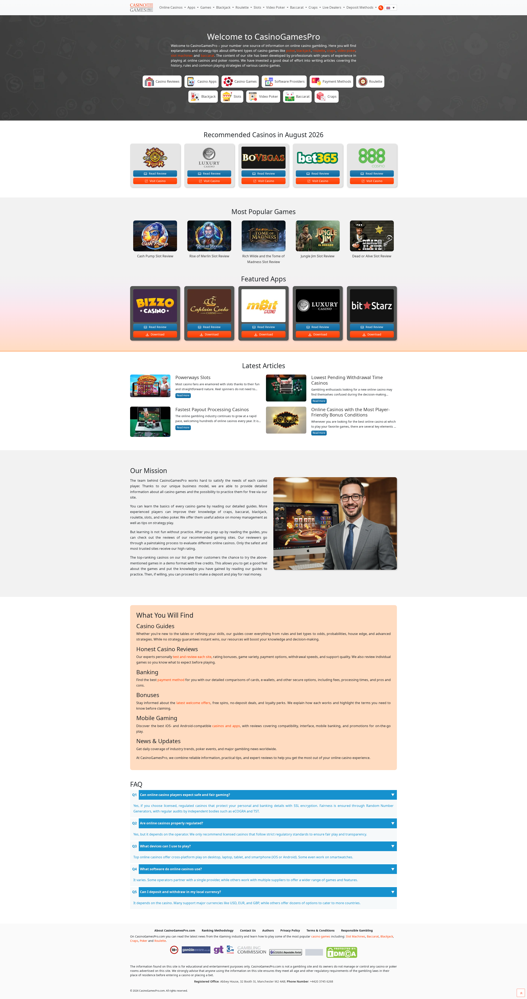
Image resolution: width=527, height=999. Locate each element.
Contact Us (248, 930)
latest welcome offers (193, 703)
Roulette (243, 7)
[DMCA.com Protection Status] (341, 951)
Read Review (157, 173)
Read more (183, 395)
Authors (268, 930)
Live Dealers (332, 7)
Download (157, 334)
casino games (320, 936)
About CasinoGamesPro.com (174, 930)
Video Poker (276, 7)
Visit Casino (157, 181)
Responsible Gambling (357, 930)
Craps (313, 7)
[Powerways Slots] (150, 386)
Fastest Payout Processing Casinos (212, 409)
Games (206, 7)
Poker (143, 941)
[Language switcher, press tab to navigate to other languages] (390, 7)
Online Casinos (171, 7)
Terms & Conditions (321, 930)
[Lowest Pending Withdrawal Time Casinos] (286, 389)
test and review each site (192, 656)
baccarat (207, 55)
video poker (346, 50)
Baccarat (297, 7)
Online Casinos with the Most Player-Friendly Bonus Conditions (350, 412)
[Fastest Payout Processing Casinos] (150, 422)
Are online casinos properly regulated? (171, 823)
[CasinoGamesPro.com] (141, 8)
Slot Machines (355, 936)
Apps (192, 7)
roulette (319, 50)
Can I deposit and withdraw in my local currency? (180, 892)
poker (290, 50)
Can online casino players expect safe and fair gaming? (185, 794)
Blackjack (223, 7)
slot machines (182, 55)
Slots (258, 7)
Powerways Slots (193, 377)
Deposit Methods (360, 7)
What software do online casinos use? (171, 869)
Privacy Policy (290, 930)
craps (331, 50)
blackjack (303, 50)
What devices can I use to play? (165, 846)
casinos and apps (226, 726)
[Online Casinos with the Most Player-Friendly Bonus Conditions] (286, 421)
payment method (170, 680)
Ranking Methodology (217, 930)
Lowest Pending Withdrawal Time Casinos (347, 380)
